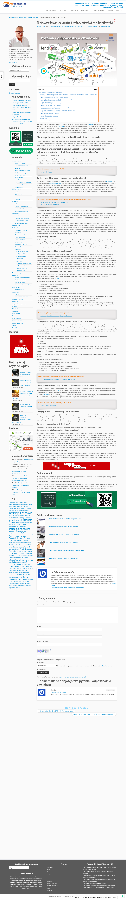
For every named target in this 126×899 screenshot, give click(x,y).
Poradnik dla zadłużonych (19, 538)
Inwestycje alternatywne (21, 297)
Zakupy (14, 325)
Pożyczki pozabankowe (21, 166)
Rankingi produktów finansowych (23, 235)
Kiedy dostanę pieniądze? (47, 102)
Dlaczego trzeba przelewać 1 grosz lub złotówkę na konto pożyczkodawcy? (58, 107)
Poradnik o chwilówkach (68, 26)
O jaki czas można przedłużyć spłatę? (50, 116)
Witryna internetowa (42, 641)
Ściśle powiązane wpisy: (46, 120)
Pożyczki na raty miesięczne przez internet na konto (19, 565)
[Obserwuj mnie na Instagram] (43, 3)
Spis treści (119, 10)
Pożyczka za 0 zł (14, 555)
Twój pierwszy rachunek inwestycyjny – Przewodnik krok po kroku (22, 107)
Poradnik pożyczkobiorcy (81, 26)
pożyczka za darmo (55, 183)
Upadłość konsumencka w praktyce (19, 583)
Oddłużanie (18, 249)
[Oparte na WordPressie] (62, 896)
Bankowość (22, 17)
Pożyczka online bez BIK (27, 553)
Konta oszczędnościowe (24, 182)
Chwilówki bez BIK (23, 506)
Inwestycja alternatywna (21, 211)
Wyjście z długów (14, 588)
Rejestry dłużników (23, 254)
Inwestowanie (15, 292)
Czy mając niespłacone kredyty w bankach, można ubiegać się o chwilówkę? (58, 110)
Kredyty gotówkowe (20, 163)
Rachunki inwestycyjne (21, 209)
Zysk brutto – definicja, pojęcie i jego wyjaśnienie (25, 372)
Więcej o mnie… (14, 62)
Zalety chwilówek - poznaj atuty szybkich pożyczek (63, 542)
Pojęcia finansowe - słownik (20, 530)
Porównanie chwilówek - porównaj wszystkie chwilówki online (66, 550)
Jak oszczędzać (19, 289)
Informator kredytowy (25, 522)
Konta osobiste (22, 180)
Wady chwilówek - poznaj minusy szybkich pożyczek (64, 534)
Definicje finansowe (20, 513)
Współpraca (74, 10)
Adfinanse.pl (53, 896)
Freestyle (14, 328)
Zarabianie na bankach (21, 280)
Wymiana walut (16, 225)
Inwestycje (15, 201)
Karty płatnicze (19, 187)
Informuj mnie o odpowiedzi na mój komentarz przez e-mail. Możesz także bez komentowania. (74, 667)
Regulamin (49, 881)
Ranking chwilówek (46, 172)
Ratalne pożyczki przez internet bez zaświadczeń (21, 570)
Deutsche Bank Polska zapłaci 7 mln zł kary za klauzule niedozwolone (94, 714)
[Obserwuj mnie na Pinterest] (48, 3)
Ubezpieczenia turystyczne (22, 223)
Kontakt (110, 10)
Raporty (14, 316)
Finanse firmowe (16, 190)
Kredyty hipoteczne (20, 175)
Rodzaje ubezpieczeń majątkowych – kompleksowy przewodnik (20, 478)
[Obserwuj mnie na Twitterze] (45, 3)
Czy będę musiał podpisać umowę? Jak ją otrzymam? (53, 111)
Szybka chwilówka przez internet (18, 578)
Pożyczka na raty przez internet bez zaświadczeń (20, 552)
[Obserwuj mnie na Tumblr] (50, 3)
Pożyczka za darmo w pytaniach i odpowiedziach (54, 202)
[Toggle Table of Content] (94, 89)
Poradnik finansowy (32, 17)
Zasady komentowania (52, 885)
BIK (58, 391)
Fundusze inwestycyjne (21, 206)
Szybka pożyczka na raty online (21, 580)
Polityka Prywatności (52, 883)
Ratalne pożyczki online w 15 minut (20, 567)
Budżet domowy (16, 273)
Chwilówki (17, 168)
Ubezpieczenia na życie (21, 221)
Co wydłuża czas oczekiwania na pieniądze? (51, 103)
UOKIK (29, 581)
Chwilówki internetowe (17, 508)
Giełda (17, 294)
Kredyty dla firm (19, 192)
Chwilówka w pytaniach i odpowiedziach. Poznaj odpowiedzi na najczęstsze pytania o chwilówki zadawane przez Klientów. (68, 94)
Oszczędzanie (16, 287)
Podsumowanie (43, 118)
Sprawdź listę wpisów (15, 93)
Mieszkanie (15, 309)
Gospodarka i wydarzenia (19, 304)
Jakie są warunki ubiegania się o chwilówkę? (51, 105)
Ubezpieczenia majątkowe (22, 218)
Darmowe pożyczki (23, 510)
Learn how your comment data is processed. (73, 677)
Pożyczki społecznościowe (22, 170)
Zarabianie (15, 275)
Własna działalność (17, 323)
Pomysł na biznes (20, 282)
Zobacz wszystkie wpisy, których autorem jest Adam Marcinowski (68, 587)
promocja (109, 181)
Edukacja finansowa (17, 299)
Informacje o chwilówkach (15, 515)
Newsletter (84, 10)
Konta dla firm (19, 194)
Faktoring (17, 199)
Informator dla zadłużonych (20, 518)
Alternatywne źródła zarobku (22, 277)
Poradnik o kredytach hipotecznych (23, 542)
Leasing (17, 197)
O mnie (49, 871)
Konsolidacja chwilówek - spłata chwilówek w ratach (64, 558)
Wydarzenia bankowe (20, 247)
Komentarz (40, 605)
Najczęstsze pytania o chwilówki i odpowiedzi (50, 92)
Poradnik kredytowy (15, 540)
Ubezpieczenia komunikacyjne (23, 216)
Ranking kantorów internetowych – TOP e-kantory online (21, 492)
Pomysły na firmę (27, 534)
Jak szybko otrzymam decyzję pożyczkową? (51, 100)
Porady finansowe (26, 549)
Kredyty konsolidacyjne (21, 173)
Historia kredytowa (23, 251)
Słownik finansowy (17, 321)
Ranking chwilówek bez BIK (48, 406)
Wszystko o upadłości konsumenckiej (20, 585)
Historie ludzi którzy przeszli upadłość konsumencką (22, 268)
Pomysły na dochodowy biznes (17, 533)
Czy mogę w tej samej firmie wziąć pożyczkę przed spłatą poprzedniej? (57, 99)
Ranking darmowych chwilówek (49, 204)
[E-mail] (38, 3)
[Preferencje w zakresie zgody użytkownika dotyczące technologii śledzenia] (123, 896)
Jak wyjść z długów (15, 524)
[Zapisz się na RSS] (35, 3)
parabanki (46, 395)
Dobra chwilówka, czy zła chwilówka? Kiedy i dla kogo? (65, 519)
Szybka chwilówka (23, 574)
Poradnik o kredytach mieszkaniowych (17, 544)
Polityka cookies (97, 10)
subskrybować (105, 666)
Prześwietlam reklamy (21, 244)
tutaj (57, 278)
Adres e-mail (40, 634)
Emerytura (15, 301)
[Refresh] (50, 650)
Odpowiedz (110, 690)
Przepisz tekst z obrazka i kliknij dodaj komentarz (51, 660)
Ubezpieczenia (16, 213)
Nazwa (39, 626)
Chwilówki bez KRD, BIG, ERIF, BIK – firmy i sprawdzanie (56, 711)
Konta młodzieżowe (23, 185)
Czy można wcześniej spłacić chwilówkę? (50, 113)
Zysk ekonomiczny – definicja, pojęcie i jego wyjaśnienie (26, 383)
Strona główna (51, 10)
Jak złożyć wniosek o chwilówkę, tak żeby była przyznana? (57, 379)
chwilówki (90, 124)
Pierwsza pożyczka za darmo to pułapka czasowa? (63, 527)
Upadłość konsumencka (24, 263)
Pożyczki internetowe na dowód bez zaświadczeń (21, 561)
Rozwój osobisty (16, 318)
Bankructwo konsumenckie (17, 504)
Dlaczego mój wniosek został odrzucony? (51, 108)
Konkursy (14, 306)
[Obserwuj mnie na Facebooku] (40, 3)
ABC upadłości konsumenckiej (18, 502)
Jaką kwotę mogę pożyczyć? (48, 95)
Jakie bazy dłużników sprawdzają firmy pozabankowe (56, 316)
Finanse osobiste (16, 161)
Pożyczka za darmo (26, 555)
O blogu (62, 10)
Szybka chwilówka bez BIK (15, 577)
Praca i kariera (16, 313)
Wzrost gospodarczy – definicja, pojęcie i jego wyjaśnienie (26, 406)
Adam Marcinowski (105, 26)
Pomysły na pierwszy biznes (18, 536)
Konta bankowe (19, 177)
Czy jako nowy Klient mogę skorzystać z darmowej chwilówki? (55, 97)
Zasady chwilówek (93, 26)
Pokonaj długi (18, 261)
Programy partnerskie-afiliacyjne (23, 285)
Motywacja (15, 311)
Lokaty (17, 204)
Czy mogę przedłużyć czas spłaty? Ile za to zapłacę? (53, 115)
